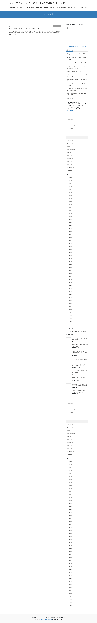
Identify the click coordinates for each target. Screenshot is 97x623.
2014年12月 (69, 234)
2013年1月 (69, 303)
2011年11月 (69, 324)
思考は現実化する (71, 149)
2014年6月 (69, 252)
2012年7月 (69, 321)
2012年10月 (69, 312)
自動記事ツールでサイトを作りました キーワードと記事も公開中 (77, 89)
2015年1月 (69, 231)
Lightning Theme (48, 619)
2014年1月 (69, 267)
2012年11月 (69, 309)
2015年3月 (69, 225)
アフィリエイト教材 (71, 125)
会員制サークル (70, 143)
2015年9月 (69, 213)
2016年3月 (69, 204)
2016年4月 (69, 201)
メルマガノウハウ (71, 140)
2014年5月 (69, 255)
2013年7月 (69, 285)
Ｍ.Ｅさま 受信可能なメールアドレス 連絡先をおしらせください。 (77, 75)
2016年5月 (69, 198)
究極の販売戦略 (70, 167)
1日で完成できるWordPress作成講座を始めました (77, 63)
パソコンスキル (57, 25)
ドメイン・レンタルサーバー (73, 134)
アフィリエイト (70, 122)
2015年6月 (69, 222)
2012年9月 (69, 315)
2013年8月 (69, 282)
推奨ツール (69, 155)
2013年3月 (69, 297)
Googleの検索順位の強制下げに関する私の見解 (77, 80)
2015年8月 (69, 216)
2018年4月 (69, 177)
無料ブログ (69, 161)
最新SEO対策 (70, 158)
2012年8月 (69, 318)
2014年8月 (69, 246)
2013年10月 (69, 276)
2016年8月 (69, 195)
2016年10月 (69, 189)
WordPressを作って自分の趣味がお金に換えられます (77, 58)
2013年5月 (69, 291)
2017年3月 (69, 186)
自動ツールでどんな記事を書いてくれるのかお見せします (77, 94)
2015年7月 (69, 219)
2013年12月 (69, 270)
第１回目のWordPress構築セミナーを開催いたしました (77, 53)
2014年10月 (69, 240)
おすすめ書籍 (70, 119)
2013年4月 (69, 294)
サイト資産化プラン (71, 128)
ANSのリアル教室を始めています (74, 71)
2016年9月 (69, 192)
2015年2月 (69, 228)
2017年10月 (69, 183)
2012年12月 (69, 306)
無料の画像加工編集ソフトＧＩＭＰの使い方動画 (24, 29)
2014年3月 (69, 261)
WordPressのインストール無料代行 (77, 46)
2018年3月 (69, 180)
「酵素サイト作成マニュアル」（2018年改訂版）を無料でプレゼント (77, 67)
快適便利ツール (70, 146)
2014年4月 (69, 258)
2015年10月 (69, 210)
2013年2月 (69, 300)
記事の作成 (69, 170)
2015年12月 (69, 207)
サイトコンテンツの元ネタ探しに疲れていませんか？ (77, 84)
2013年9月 (69, 279)
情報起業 (69, 152)
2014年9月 (69, 243)
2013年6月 (69, 288)
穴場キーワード (70, 164)
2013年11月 (69, 273)
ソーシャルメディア (71, 131)
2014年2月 (69, 264)
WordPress (69, 116)
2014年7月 (69, 249)
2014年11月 (69, 237)
